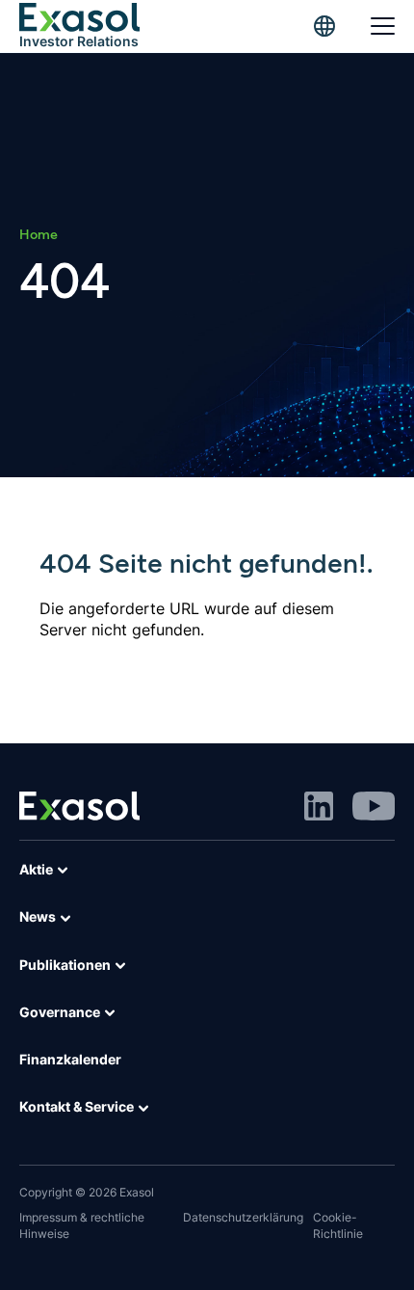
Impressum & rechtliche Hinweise (81, 1225)
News (37, 916)
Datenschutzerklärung (243, 1217)
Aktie (36, 869)
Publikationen (65, 964)
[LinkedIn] (318, 805)
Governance (59, 1012)
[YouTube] (373, 805)
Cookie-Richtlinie (338, 1225)
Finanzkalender (70, 1059)
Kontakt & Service (76, 1106)
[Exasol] (79, 805)
